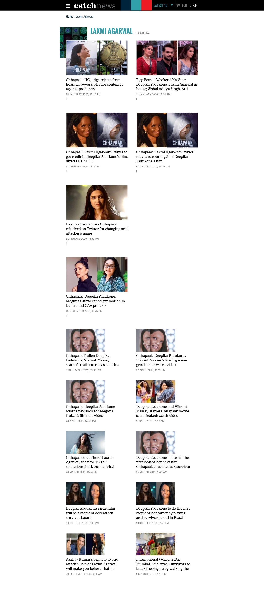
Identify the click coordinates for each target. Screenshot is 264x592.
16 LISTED (143, 32)
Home (69, 16)
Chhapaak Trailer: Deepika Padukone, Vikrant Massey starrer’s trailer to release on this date (92, 362)
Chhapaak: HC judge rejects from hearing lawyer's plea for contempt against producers (94, 84)
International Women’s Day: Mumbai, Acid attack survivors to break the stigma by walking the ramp (163, 566)
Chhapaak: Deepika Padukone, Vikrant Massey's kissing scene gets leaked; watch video (161, 360)
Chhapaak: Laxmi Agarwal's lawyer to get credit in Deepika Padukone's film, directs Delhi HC (97, 156)
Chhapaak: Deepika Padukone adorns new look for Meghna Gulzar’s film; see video (90, 411)
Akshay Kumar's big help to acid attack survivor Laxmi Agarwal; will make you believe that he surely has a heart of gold (92, 566)
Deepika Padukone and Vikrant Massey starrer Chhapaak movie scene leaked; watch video (162, 411)
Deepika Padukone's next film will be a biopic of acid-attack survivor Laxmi (90, 513)
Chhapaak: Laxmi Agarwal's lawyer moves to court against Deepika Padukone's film (164, 156)
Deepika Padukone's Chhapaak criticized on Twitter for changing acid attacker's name (97, 229)
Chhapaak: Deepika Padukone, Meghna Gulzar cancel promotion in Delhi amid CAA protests (95, 301)
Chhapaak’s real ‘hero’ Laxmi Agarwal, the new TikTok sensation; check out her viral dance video (90, 464)
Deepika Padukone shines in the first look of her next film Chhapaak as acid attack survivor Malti (163, 464)
